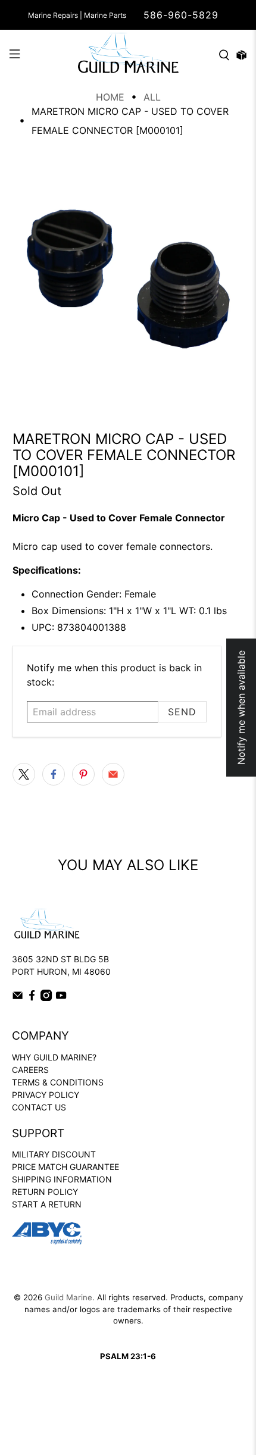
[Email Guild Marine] (17, 998)
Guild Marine (68, 1297)
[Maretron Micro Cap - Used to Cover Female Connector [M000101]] (128, 279)
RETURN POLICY (45, 1192)
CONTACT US (39, 1107)
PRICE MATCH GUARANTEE (65, 1167)
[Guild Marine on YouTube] (61, 998)
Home (110, 97)
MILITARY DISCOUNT (54, 1154)
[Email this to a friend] (113, 774)
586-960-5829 (180, 15)
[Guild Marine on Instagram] (46, 998)
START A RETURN (47, 1204)
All (152, 97)
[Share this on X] (24, 774)
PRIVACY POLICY (45, 1095)
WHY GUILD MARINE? (54, 1057)
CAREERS (30, 1070)
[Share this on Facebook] (53, 774)
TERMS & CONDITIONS (58, 1082)
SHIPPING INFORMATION (62, 1179)
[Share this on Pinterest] (83, 774)
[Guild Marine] (128, 55)
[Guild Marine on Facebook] (32, 998)
